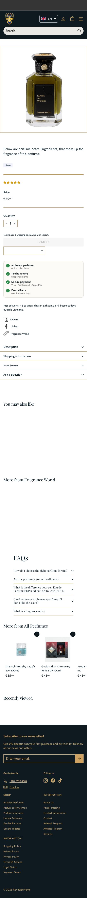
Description (10, 347)
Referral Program (53, 823)
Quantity (9, 216)
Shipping (21, 234)
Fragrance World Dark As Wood (19, 446)
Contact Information (55, 812)
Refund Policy (11, 851)
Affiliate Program (53, 828)
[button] (12, 182)
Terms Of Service (12, 861)
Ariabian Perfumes (13, 802)
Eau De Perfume (12, 823)
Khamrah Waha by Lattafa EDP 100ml (20, 668)
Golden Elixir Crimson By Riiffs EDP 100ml (55, 668)
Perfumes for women (15, 807)
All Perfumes (36, 626)
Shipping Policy (12, 846)
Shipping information (17, 356)
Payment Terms (12, 872)
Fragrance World (39, 479)
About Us (49, 802)
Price (6, 192)
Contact (48, 818)
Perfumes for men (13, 812)
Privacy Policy (11, 856)
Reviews (48, 833)
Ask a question (12, 374)
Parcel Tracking (52, 807)
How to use (10, 365)
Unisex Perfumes (12, 818)
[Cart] (72, 19)
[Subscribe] (79, 758)
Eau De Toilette (11, 828)
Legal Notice (10, 867)
